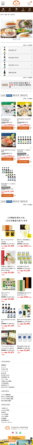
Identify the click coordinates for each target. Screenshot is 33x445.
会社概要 (3, 418)
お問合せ (3, 412)
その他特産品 (5, 383)
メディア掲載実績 (6, 394)
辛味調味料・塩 (5, 377)
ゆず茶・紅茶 (4, 369)
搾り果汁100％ (5, 375)
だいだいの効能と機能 (7, 399)
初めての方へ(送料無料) (7, 387)
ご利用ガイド (4, 408)
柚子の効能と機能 (6, 401)
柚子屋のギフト (5, 385)
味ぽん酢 (3, 373)
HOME (1, 14)
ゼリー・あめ (4, 379)
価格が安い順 (16, 95)
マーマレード (4, 371)
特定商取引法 (5, 420)
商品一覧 (7, 14)
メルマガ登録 (4, 414)
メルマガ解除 (4, 416)
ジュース (3, 367)
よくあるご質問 (5, 410)
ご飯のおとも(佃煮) (6, 381)
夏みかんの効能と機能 (7, 396)
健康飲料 (3, 365)
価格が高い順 (23, 95)
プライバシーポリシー (7, 422)
